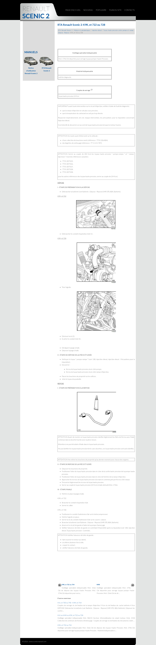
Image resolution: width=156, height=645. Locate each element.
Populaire (101, 10)
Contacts (129, 10)
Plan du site (115, 10)
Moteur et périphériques (82, 30)
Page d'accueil (73, 10)
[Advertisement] (96, 40)
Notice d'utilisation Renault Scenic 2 (31, 70)
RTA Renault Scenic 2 (65, 30)
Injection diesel (97, 30)
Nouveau (88, 10)
